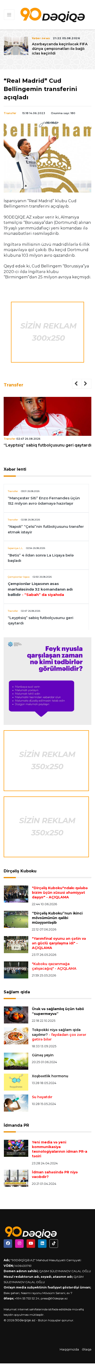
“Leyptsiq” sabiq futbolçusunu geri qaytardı (47, 445)
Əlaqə (86, 1349)
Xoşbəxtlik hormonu (50, 1076)
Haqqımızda (69, 1349)
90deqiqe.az (25, 1320)
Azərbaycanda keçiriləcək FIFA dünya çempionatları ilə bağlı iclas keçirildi (59, 48)
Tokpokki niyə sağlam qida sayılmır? (59, 1034)
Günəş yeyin (43, 1055)
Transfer (10, 113)
